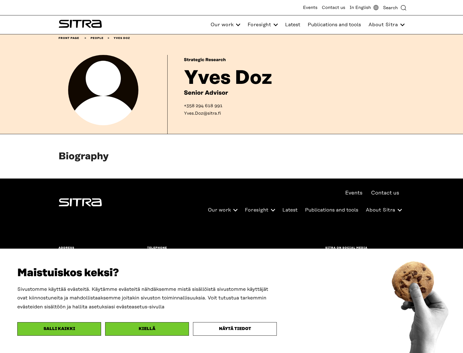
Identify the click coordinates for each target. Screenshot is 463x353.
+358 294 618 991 (203, 105)
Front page (69, 38)
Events (310, 7)
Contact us (333, 7)
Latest (292, 25)
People (97, 38)
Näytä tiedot (235, 328)
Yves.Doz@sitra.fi (202, 113)
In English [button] (360, 7)
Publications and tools (334, 25)
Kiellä (147, 328)
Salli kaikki (59, 328)
